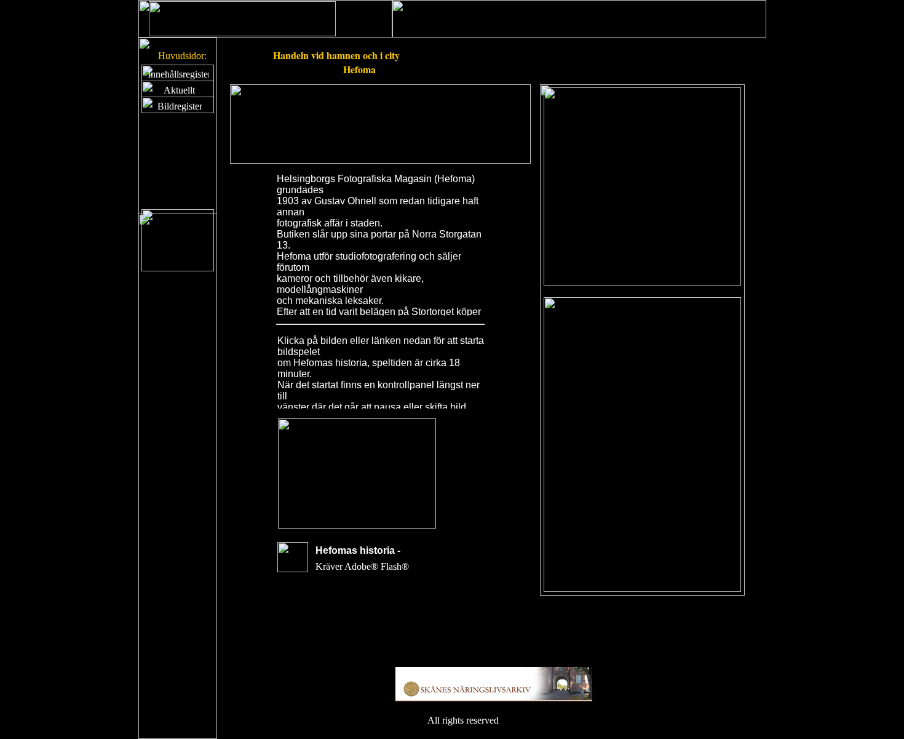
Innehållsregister (179, 74)
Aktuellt (179, 90)
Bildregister (179, 106)
